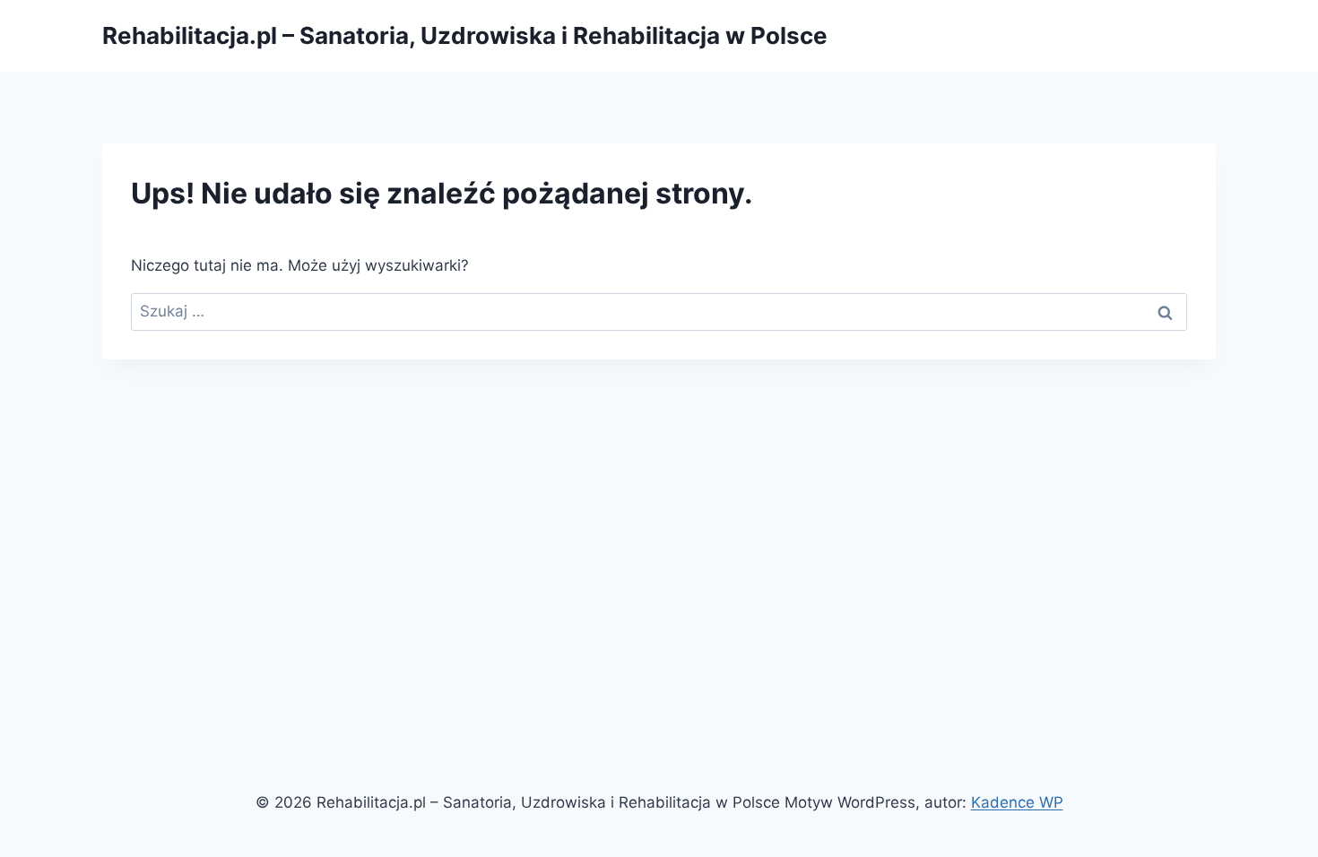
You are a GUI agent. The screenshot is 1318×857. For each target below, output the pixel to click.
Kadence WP (1017, 802)
